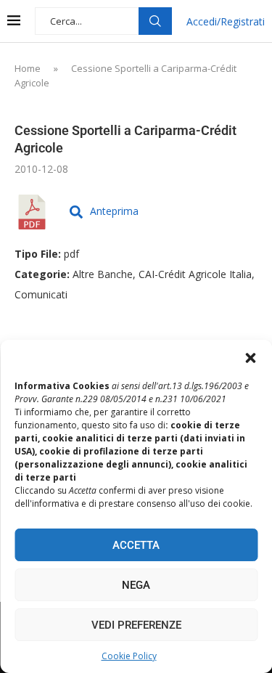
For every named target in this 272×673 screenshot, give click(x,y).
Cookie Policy (129, 656)
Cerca (155, 21)
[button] (250, 358)
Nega (136, 585)
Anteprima (114, 211)
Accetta (136, 545)
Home (28, 68)
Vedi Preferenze (136, 625)
